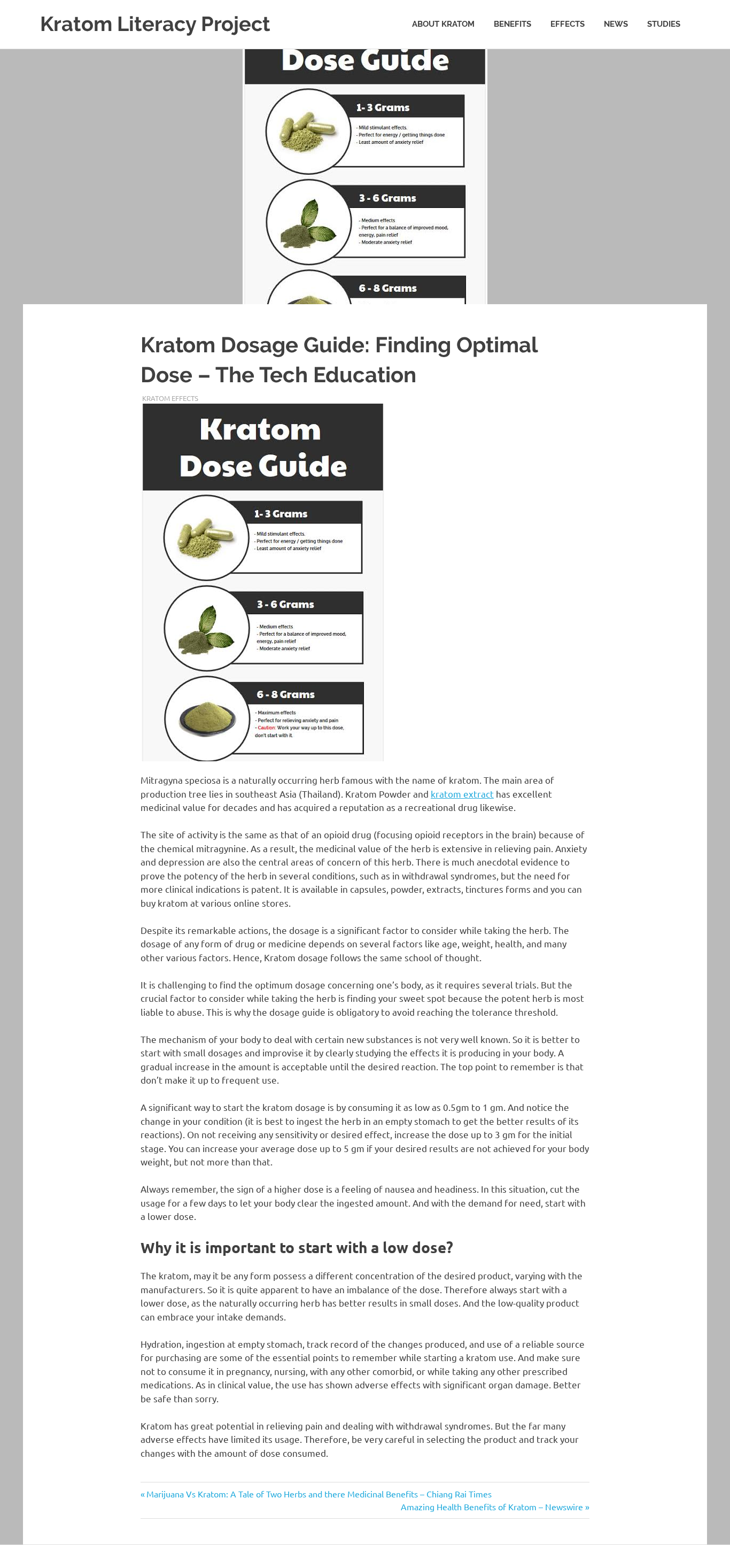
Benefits (512, 24)
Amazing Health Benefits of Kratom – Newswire (492, 1506)
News (616, 24)
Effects (567, 24)
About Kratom (443, 24)
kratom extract (462, 793)
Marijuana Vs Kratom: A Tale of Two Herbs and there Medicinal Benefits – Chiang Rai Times (319, 1493)
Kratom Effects (170, 398)
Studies (663, 24)
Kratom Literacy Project (155, 24)
